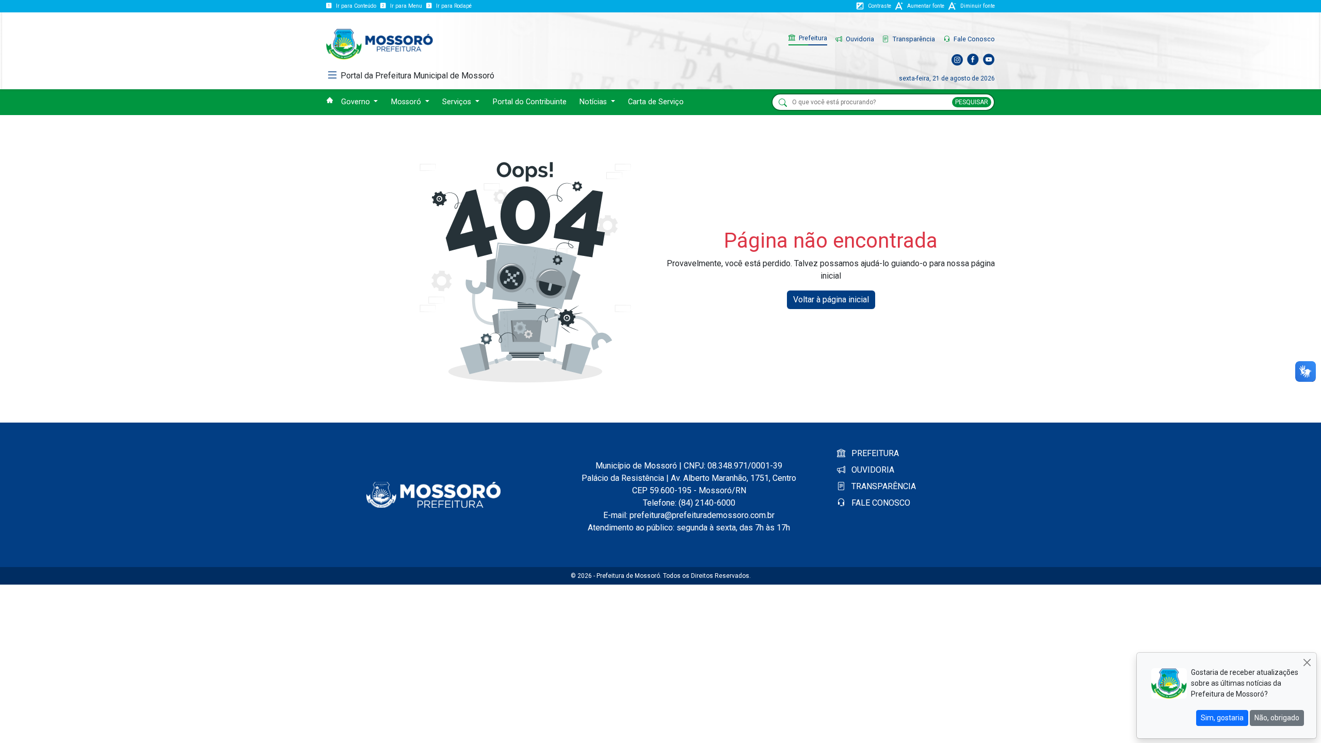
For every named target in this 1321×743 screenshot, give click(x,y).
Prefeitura (812, 38)
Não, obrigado (1276, 718)
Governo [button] (356, 102)
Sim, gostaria (1222, 718)
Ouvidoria (859, 39)
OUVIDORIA (871, 470)
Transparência (913, 39)
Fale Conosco (973, 39)
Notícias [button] (594, 102)
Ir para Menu (406, 6)
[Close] (1306, 662)
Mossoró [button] (407, 102)
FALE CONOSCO (879, 503)
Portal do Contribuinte (530, 102)
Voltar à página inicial (831, 299)
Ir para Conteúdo (356, 6)
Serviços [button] (457, 102)
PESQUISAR (971, 102)
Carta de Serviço (656, 102)
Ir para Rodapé (454, 6)
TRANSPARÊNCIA (882, 486)
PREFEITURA (874, 453)
